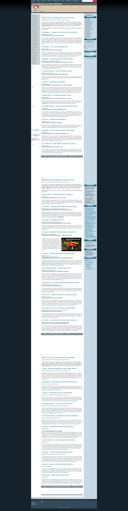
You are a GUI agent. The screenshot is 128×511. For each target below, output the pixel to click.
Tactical (87, 237)
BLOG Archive (34, 21)
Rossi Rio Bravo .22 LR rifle (68, 314)
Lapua (92, 225)
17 (86, 45)
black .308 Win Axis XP (64, 42)
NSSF (89, 226)
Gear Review (58, 486)
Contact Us (33, 503)
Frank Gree (87, 197)
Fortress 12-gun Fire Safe (55, 278)
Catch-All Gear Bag (65, 460)
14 (92, 44)
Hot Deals (61, 156)
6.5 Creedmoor (89, 208)
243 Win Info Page (35, 38)
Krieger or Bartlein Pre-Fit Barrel (63, 201)
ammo (86, 210)
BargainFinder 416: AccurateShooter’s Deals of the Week (58, 17)
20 (91, 45)
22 (93, 45)
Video (95, 237)
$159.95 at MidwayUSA (71, 305)
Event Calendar (34, 59)
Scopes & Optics (35, 55)
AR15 (94, 211)
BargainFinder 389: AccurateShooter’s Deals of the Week (58, 180)
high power (88, 223)
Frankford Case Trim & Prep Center (56, 305)
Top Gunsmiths (34, 47)
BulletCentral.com (79, 201)
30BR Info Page (34, 34)
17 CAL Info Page (35, 28)
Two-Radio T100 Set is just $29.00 (62, 472)
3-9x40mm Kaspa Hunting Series (62, 400)
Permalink (45, 156)
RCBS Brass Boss (56, 87)
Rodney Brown (87, 200)
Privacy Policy (34, 504)
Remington (87, 231)
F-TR (94, 222)
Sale (94, 231)
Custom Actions (34, 52)
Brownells (87, 216)
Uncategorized (87, 37)
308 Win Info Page (35, 44)
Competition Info (34, 23)
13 (91, 44)
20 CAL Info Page (35, 30)
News (86, 30)
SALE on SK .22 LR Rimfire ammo (59, 408)
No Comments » (71, 156)
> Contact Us (34, 62)
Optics (69, 486)
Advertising (33, 502)
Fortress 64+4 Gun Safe (63, 273)
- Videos (86, 20)
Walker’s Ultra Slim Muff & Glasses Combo (49, 150)
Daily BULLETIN (34, 17)
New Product (87, 29)
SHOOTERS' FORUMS (89, 260)
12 (89, 44)
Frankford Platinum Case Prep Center (56, 300)
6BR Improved (34, 27)
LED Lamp (64, 325)
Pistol (86, 228)
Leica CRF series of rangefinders (67, 53)
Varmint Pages (34, 24)
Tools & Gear (34, 48)
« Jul (86, 48)
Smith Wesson (93, 236)
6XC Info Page (34, 37)
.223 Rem (90, 207)
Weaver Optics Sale (45, 398)
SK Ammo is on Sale (59, 226)
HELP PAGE (34, 61)
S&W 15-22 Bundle (79, 214)
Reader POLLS (34, 58)
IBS (90, 225)
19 (89, 45)
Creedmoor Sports (89, 218)
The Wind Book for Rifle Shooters (57, 433)
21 (92, 45)
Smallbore (87, 236)
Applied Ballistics (88, 211)
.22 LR (86, 207)
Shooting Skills (87, 33)
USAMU (91, 237)
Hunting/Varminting (88, 28)
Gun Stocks (34, 54)
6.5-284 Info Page (35, 41)
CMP (94, 217)
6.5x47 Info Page (35, 40)
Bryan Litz (93, 216)
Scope (86, 232)
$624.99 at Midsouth (50, 68)
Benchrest (92, 213)
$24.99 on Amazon (52, 330)
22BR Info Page (34, 33)
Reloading (65, 156)
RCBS (91, 228)
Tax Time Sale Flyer (60, 215)
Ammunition (90, 210)
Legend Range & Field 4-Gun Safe (76, 444)
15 (93, 44)
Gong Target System (50, 387)
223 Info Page (34, 31)
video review (63, 437)
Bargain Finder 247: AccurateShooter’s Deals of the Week (58, 357)
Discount (91, 220)
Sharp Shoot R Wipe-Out (50, 480)
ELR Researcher (88, 187)
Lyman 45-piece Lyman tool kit (54, 137)
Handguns (57, 156)
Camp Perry (89, 217)
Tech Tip (86, 36)
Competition (87, 22)
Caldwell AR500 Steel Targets (52, 247)
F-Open (91, 222)
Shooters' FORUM (35, 16)
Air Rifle (92, 209)
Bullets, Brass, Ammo (52, 156)
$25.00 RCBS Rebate (60, 92)
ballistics (87, 213)
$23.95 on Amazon (78, 483)
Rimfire (91, 231)
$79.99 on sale (74, 400)
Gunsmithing (87, 24)
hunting (87, 225)
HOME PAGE (34, 14)
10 (86, 44)
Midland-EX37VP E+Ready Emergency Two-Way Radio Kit (51, 262)
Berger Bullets (88, 214)
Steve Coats (87, 190)
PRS (89, 228)
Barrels (33, 51)
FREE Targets (34, 45)
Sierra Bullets (91, 235)
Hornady (93, 223)
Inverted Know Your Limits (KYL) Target (56, 111)
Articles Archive (34, 20)
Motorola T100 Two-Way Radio (56, 469)
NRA (86, 226)
